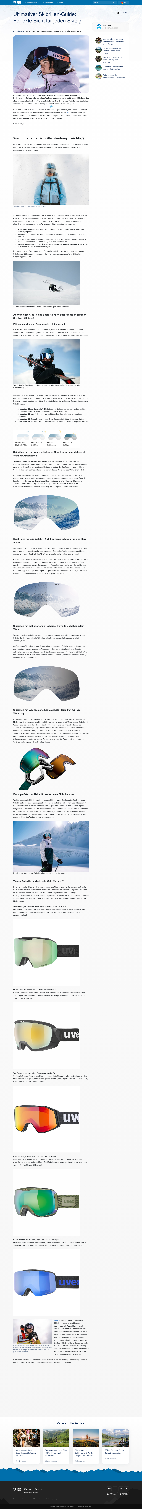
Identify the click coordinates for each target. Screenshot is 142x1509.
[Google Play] (112, 1494)
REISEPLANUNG (48, 2)
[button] (123, 2)
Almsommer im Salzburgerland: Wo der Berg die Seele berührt (84, 1453)
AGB (34, 1499)
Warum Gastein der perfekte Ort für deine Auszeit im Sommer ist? (56, 1453)
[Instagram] (121, 1488)
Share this (124, 13)
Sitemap (41, 1499)
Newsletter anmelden (31, 1492)
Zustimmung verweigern (52, 1499)
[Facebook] (126, 1488)
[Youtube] (109, 1488)
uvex (68, 112)
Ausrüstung (18, 31)
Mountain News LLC (70, 1506)
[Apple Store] (124, 1494)
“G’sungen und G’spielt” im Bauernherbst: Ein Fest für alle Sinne (26, 1453)
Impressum (16, 1499)
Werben (38, 1489)
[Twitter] (115, 1488)
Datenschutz (25, 1499)
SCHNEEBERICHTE (32, 2)
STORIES (60, 2)
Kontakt (27, 1489)
